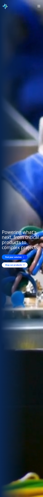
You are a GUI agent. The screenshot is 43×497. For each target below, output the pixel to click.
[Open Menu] (39, 6)
